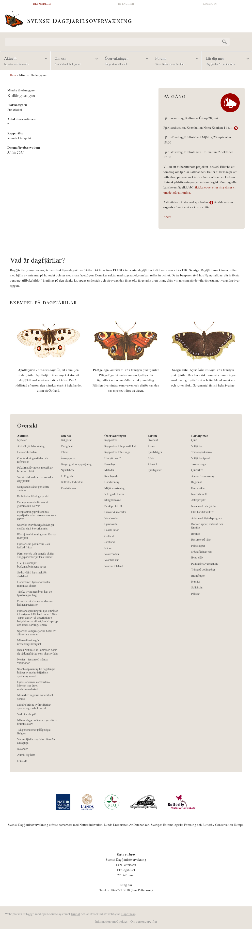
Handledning (111, 482)
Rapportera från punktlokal (120, 446)
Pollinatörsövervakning (204, 563)
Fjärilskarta (110, 524)
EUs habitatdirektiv (202, 512)
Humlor (195, 581)
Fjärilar (195, 593)
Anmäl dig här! (26, 755)
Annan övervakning (202, 476)
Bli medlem (42, 3)
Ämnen (152, 446)
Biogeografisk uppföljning (76, 464)
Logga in (210, 3)
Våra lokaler (111, 518)
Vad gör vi (67, 446)
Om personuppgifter (143, 921)
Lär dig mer (218, 61)
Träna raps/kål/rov (201, 452)
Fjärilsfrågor (155, 452)
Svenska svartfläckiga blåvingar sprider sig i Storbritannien (35, 526)
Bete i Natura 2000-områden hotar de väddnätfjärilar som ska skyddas (37, 651)
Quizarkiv (197, 470)
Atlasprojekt (198, 500)
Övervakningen (115, 61)
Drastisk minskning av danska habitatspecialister (34, 602)
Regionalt (196, 482)
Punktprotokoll (113, 506)
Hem (13, 75)
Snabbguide (111, 476)
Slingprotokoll (112, 500)
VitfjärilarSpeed (200, 458)
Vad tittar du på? (26, 714)
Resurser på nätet (201, 539)
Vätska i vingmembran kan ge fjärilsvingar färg (34, 593)
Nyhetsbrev (67, 470)
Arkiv (167, 216)
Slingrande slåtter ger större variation (33, 488)
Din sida (22, 761)
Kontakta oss (68, 488)
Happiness (128, 914)
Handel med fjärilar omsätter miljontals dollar (33, 583)
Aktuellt (14, 61)
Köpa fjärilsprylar (201, 551)
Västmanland (111, 560)
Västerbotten (111, 554)
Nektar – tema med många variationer (32, 661)
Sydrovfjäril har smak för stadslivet (32, 574)
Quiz (194, 440)
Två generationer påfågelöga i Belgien (34, 731)
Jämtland (109, 542)
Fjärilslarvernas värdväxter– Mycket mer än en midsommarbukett (33, 685)
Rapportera (110, 440)
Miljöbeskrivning (114, 488)
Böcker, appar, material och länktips (207, 525)
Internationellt (199, 494)
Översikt (153, 440)
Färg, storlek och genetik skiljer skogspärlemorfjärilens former (35, 555)
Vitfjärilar (197, 446)
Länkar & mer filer (115, 512)
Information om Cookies (111, 921)
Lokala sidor (111, 530)
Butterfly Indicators (72, 482)
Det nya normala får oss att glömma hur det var (32, 503)
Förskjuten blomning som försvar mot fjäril (36, 536)
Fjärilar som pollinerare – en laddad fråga (33, 545)
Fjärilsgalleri (155, 470)
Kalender (22, 749)
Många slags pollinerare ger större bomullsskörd (37, 721)
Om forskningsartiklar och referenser (32, 459)
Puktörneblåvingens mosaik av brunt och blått (35, 469)
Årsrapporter (68, 458)
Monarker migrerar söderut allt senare (35, 696)
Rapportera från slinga (117, 452)
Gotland (109, 536)
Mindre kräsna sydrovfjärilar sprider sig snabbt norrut (34, 706)
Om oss (65, 61)
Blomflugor (198, 575)
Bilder (151, 458)
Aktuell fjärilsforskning (31, 446)
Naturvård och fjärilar (203, 506)
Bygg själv (197, 557)
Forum (167, 61)
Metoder (109, 470)
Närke (107, 548)
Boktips (195, 533)
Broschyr (109, 464)
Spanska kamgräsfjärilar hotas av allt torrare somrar (36, 632)
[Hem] (126, 19)
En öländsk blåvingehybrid (32, 496)
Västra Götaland (113, 566)
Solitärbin (197, 587)
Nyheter (22, 440)
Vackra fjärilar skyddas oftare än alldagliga (36, 740)
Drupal (75, 914)
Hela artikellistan (27, 452)
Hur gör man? (112, 458)
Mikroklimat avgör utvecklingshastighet (29, 641)
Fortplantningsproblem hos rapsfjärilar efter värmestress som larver (36, 515)
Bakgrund (66, 440)
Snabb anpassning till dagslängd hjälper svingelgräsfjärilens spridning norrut (36, 672)
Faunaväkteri (198, 488)
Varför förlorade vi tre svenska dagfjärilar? (35, 478)
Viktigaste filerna (114, 494)
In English (126, 3)
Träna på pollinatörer (203, 569)
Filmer (64, 452)
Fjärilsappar (198, 545)
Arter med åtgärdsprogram (206, 518)
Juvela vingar (199, 464)
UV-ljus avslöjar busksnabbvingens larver (31, 564)
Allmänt (152, 464)
